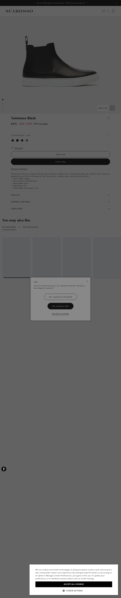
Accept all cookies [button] (74, 584)
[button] (73, 590)
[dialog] (60, 299)
